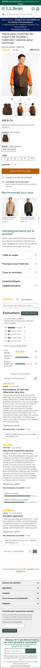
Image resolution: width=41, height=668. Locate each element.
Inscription (30, 651)
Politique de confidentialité (20, 666)
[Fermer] (38, 640)
